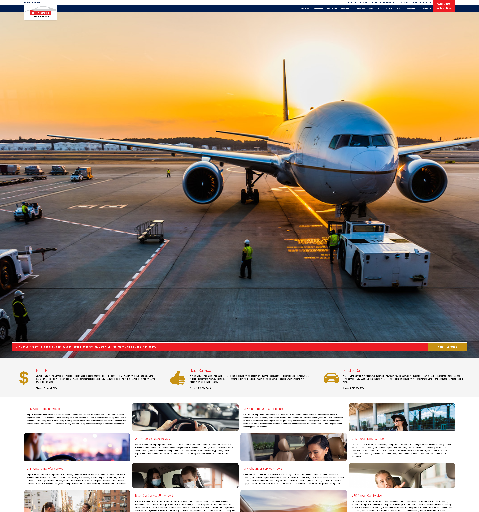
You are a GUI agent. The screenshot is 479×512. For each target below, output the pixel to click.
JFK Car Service (33, 2)
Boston (400, 8)
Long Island (360, 8)
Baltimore (427, 8)
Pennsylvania (346, 8)
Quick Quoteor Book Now (444, 6)
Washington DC (413, 8)
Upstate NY (388, 8)
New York (305, 8)
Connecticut (318, 8)
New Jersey (332, 8)
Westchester (374, 8)
